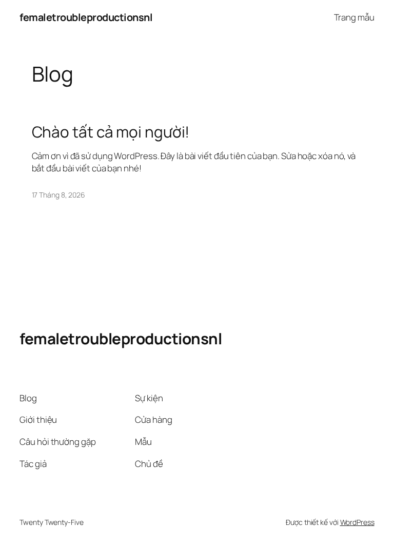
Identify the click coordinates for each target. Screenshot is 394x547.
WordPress (357, 522)
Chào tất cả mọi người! (111, 131)
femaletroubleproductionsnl (85, 17)
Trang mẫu (354, 17)
